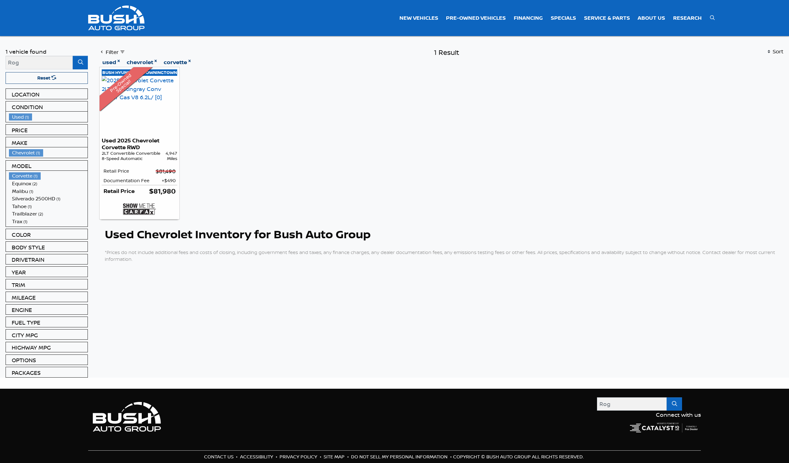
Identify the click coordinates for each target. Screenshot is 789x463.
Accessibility (257, 456)
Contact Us (219, 456)
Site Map (335, 456)
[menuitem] (48, 117)
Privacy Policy (299, 456)
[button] (418, 17)
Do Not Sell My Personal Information (400, 456)
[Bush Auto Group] (116, 17)
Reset (44, 78)
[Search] (80, 62)
